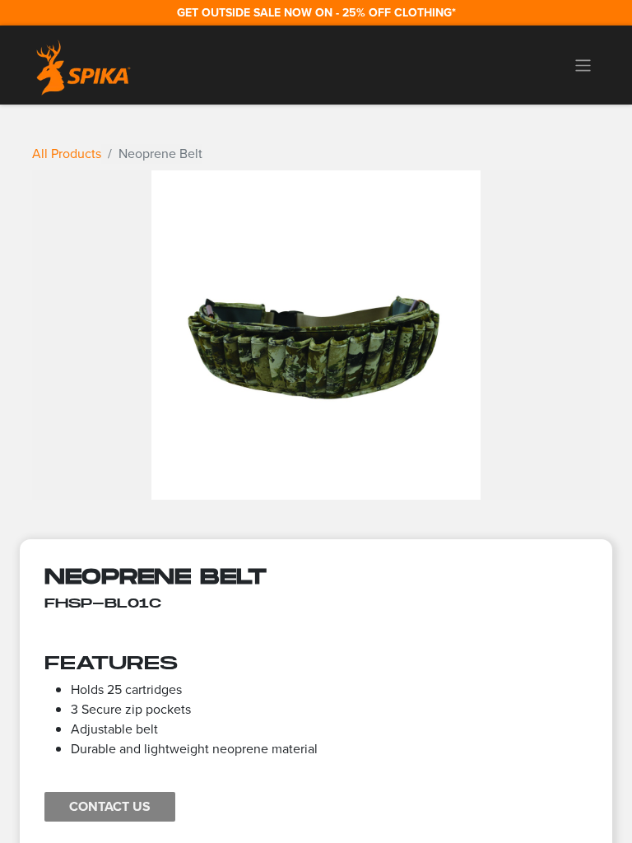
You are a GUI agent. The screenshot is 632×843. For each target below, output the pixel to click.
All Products (66, 153)
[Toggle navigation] (583, 65)
